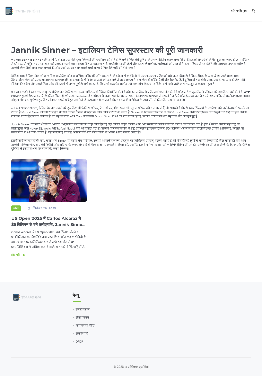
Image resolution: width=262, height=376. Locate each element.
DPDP (79, 341)
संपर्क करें (82, 333)
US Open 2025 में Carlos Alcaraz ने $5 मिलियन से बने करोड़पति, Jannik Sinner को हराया (47, 222)
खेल (16, 208)
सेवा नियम (82, 317)
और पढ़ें (16, 255)
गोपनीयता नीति (85, 325)
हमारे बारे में (82, 309)
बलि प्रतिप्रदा (239, 11)
